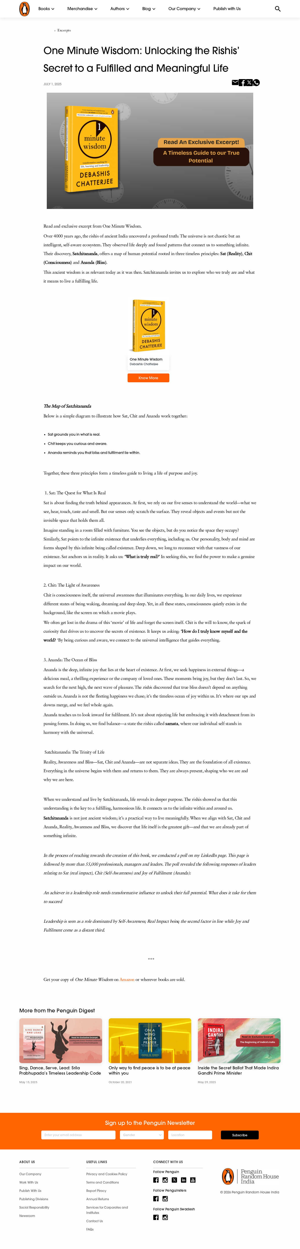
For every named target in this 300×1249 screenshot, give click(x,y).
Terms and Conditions (102, 1182)
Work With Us (28, 1182)
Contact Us (94, 1221)
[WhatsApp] (256, 82)
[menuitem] (44, 9)
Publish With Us (30, 1191)
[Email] (235, 82)
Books (44, 8)
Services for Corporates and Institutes (107, 1210)
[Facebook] (242, 82)
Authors (117, 8)
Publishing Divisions (33, 1199)
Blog (146, 8)
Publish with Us (227, 8)
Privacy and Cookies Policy (106, 1174)
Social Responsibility (34, 1207)
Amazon (126, 980)
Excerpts (64, 30)
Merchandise (80, 8)
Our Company (182, 8)
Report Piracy (96, 1191)
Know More (148, 378)
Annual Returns (97, 1199)
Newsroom (27, 1216)
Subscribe (239, 1135)
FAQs (90, 1229)
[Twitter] (249, 82)
